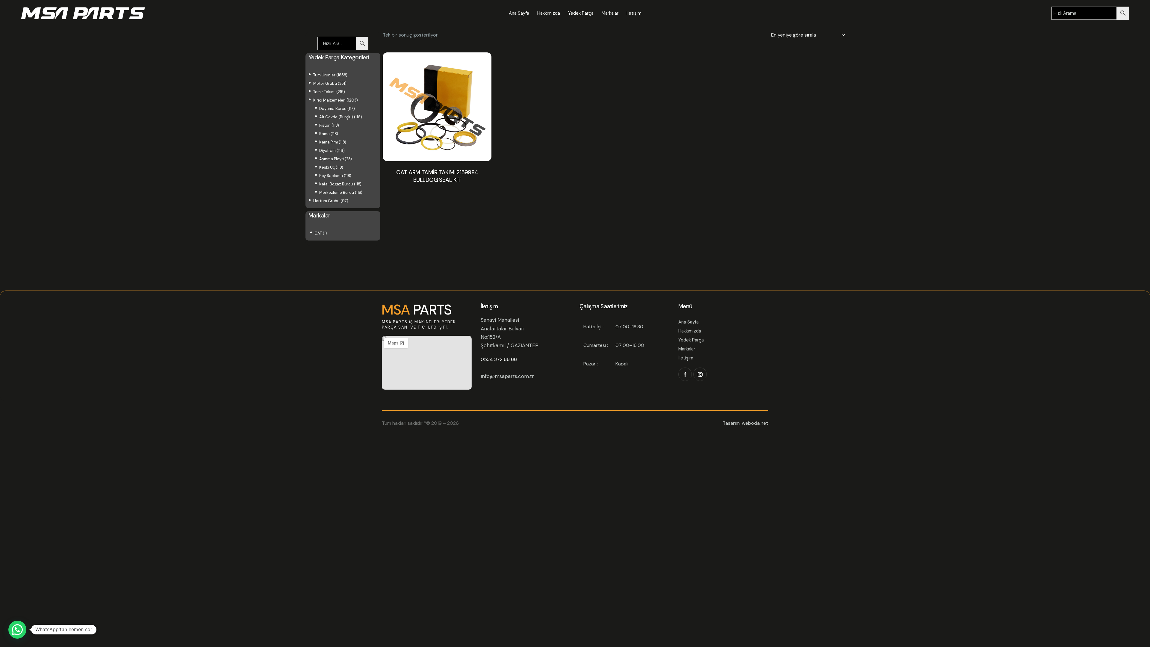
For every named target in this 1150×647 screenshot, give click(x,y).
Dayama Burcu (332, 108)
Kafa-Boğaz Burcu (336, 184)
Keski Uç (327, 167)
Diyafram (327, 150)
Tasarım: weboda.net (745, 423)
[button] (17, 630)
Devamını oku (437, 196)
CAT (318, 233)
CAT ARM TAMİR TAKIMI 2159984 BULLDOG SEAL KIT (437, 176)
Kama (324, 133)
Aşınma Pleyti (331, 158)
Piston (325, 125)
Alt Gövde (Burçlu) (336, 117)
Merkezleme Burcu (336, 192)
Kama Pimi (328, 142)
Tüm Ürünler (324, 75)
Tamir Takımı (324, 91)
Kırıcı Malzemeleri (329, 100)
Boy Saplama (331, 175)
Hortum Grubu (326, 200)
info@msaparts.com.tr (507, 376)
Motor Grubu (325, 83)
